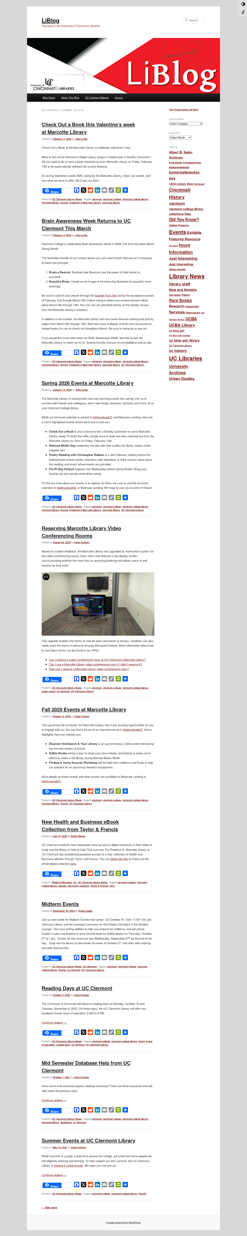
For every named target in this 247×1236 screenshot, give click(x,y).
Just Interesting (183, 258)
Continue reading (54, 1022)
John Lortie (81, 139)
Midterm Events (60, 903)
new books (175, 295)
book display (175, 162)
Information (181, 252)
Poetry (186, 295)
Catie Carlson (81, 542)
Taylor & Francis (99, 886)
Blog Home (49, 97)
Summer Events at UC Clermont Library (88, 1140)
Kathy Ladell (85, 911)
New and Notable (183, 289)
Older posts (49, 1207)
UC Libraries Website (97, 97)
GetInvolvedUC (103, 417)
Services (177, 312)
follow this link (119, 859)
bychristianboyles (192, 162)
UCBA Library (182, 325)
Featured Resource (184, 239)
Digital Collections (62, 882)
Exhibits (194, 232)
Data (187, 214)
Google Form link (106, 295)
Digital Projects (179, 225)
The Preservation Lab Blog (183, 109)
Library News (187, 276)
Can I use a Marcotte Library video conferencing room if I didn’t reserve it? (96, 664)
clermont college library (135, 199)
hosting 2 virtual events (68, 1165)
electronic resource (78, 886)
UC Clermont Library (132, 365)
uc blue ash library (184, 340)
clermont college (112, 199)
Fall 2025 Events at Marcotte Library (84, 709)
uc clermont (63, 691)
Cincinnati (199, 184)
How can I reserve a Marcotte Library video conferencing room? (89, 669)
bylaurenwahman (179, 167)
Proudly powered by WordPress (123, 1222)
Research (176, 306)
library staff (179, 284)
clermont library (50, 202)
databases (66, 1122)
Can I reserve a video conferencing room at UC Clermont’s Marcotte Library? (98, 660)
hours (142, 1041)
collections (176, 214)
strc (203, 312)
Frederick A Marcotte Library (85, 202)
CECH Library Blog (181, 184)
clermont (97, 199)
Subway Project (177, 319)
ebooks (62, 886)
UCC (112, 886)
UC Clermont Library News (67, 199)
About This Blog (70, 97)
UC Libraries (90, 966)
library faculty (177, 269)
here (72, 864)
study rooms (49, 691)
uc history (178, 350)
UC (75, 882)
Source (119, 97)
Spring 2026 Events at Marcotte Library (88, 382)
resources (192, 306)
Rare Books (180, 300)
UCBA (191, 318)
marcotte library (111, 202)
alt (46, 576)
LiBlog (50, 20)
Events (64, 202)
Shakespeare (193, 312)
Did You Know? (184, 219)
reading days (63, 1044)
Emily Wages (78, 836)
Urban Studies (182, 378)
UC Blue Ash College (179, 335)
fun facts (173, 245)
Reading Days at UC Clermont (77, 988)
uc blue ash (176, 330)
